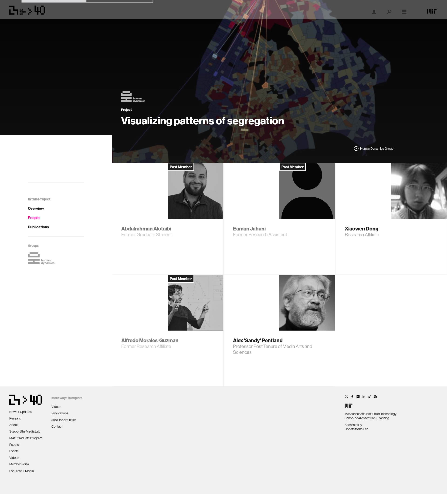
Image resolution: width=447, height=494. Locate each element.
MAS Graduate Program (25, 438)
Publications (38, 227)
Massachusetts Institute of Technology (370, 414)
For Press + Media (21, 471)
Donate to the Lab (356, 429)
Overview (36, 208)
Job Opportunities (63, 420)
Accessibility (353, 425)
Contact (56, 426)
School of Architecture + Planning (367, 418)
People (34, 217)
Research (15, 418)
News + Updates (20, 412)
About (13, 425)
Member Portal (19, 464)
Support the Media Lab (24, 431)
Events (14, 451)
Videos (14, 458)
